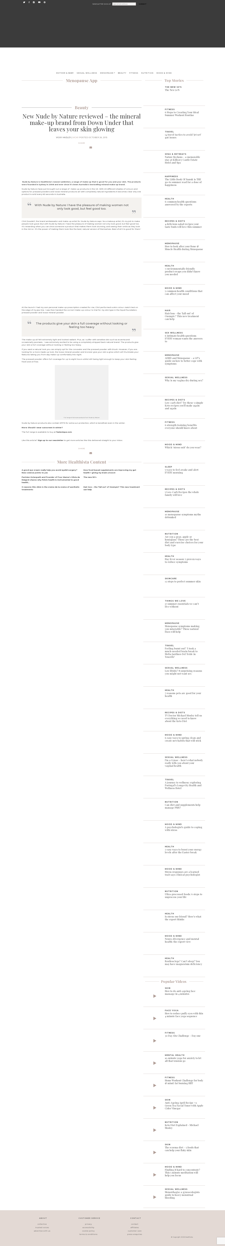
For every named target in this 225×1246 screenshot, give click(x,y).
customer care (134, 1231)
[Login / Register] (184, 20)
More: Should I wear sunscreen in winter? (42, 427)
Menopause (107, 73)
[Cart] (184, 38)
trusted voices (42, 1227)
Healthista (189, 1237)
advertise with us (42, 1231)
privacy (88, 1224)
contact (134, 1224)
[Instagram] (34, 2)
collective (42, 1224)
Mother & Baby (65, 73)
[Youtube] (39, 2)
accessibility (88, 1227)
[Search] (184, 9)
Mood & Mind (164, 73)
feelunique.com (64, 432)
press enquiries (134, 1234)
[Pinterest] (44, 2)
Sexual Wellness (87, 73)
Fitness (133, 73)
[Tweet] (75, 148)
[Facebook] (29, 2)
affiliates (135, 1227)
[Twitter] (24, 2)
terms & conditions (88, 1234)
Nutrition (147, 73)
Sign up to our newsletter (51, 440)
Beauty (122, 73)
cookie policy (88, 1231)
